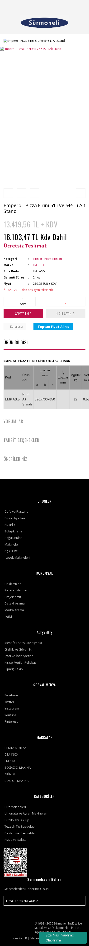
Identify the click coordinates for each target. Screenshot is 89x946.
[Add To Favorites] (65, 301)
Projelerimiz (13, 597)
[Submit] (79, 901)
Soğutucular (13, 538)
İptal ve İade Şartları (19, 656)
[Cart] (79, 6)
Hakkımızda (13, 584)
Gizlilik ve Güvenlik (18, 649)
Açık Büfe (11, 551)
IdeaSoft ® (20, 938)
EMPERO (38, 265)
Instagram (12, 708)
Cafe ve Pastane (16, 511)
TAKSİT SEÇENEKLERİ (22, 440)
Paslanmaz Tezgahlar (20, 833)
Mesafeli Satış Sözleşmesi (23, 643)
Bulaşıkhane (13, 531)
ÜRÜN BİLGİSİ (16, 342)
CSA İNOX (11, 754)
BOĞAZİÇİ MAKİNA (18, 767)
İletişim (9, 616)
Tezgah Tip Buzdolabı (20, 826)
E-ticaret (35, 938)
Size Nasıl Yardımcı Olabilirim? (60, 937)
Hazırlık (10, 524)
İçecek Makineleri (17, 557)
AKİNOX (10, 774)
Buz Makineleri (15, 807)
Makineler (12, 544)
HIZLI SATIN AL (66, 313)
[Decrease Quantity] (7, 301)
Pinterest (11, 721)
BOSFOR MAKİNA (16, 780)
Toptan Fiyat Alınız (53, 326)
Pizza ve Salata (16, 839)
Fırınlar (37, 259)
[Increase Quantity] (39, 301)
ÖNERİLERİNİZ (15, 459)
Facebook (12, 695)
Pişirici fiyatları (15, 518)
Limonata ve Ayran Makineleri (26, 813)
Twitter (9, 702)
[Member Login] (68, 6)
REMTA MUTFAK (16, 748)
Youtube (11, 715)
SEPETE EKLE (23, 313)
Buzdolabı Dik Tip (17, 820)
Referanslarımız (16, 590)
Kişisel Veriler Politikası (21, 662)
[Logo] (44, 22)
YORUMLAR (13, 421)
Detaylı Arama (15, 603)
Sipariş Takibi (14, 669)
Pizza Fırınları (53, 259)
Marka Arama (14, 610)
